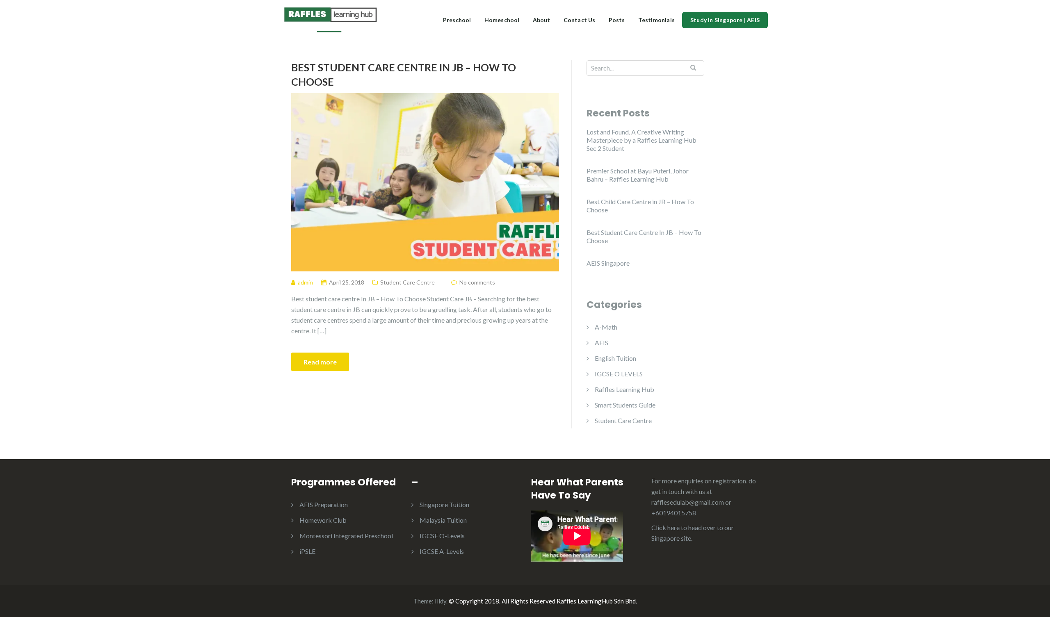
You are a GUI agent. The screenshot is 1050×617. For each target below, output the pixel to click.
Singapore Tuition (444, 504)
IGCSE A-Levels (442, 551)
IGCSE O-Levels (442, 536)
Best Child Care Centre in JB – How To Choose (640, 206)
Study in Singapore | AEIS (725, 19)
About (541, 19)
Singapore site (671, 538)
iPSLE (307, 551)
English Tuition (615, 358)
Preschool (457, 19)
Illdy (440, 601)
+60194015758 (673, 513)
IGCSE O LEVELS (619, 374)
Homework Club (323, 520)
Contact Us (580, 19)
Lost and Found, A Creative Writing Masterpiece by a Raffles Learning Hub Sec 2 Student (641, 140)
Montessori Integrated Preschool (346, 536)
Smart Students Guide (625, 405)
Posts (617, 19)
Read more (320, 362)
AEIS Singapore (608, 263)
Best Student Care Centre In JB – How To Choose (403, 74)
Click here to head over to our (692, 527)
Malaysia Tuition (443, 520)
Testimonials (656, 19)
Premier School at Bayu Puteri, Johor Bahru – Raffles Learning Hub (638, 175)
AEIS (601, 342)
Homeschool (502, 19)
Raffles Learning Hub (624, 389)
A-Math (606, 327)
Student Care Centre (407, 282)
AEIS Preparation (323, 504)
